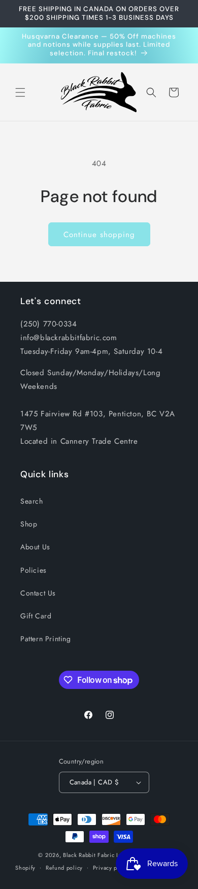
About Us (35, 547)
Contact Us (38, 593)
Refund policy (64, 868)
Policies (33, 570)
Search (31, 501)
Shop (28, 524)
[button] (20, 92)
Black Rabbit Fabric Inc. (94, 855)
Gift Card (35, 616)
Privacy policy (111, 868)
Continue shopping (99, 234)
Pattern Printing (45, 639)
